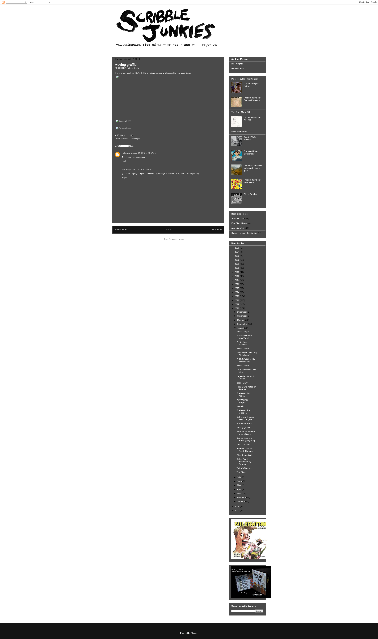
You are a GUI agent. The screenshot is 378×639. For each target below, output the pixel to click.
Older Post (216, 229)
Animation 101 (238, 228)
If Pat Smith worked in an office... (246, 432)
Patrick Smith (237, 68)
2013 (237, 296)
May (239, 485)
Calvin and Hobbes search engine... (245, 418)
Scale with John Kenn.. (244, 394)
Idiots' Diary (242, 383)
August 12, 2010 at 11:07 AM (143, 153)
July (239, 477)
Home (169, 229)
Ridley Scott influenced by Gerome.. (244, 461)
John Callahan (243, 444)
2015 (237, 288)
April (239, 489)
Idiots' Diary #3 (243, 331)
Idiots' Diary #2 (243, 348)
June (239, 481)
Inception (241, 406)
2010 (237, 308)
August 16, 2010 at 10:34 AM (138, 170)
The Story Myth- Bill (240, 112)
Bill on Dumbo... (251, 194)
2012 (237, 300)
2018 (237, 276)
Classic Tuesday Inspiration (244, 233)
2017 (237, 280)
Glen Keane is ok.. (245, 455)
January (241, 501)
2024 (237, 252)
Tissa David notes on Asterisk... (246, 388)
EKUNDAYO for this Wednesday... (246, 360)
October (241, 320)
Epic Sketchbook (239, 223)
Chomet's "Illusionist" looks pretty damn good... (253, 168)
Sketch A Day (237, 218)
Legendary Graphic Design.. (246, 377)
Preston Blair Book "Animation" (252, 181)
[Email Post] (131, 135)
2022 (237, 260)
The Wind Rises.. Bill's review (252, 152)
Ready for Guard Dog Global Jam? (247, 353)
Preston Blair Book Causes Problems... (253, 99)
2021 (237, 264)
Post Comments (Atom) (174, 239)
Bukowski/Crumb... (245, 423)
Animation (125, 138)
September (242, 324)
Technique (135, 138)
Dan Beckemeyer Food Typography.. (246, 439)
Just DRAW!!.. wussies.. (250, 138)
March (240, 493)
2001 (237, 510)
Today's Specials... (245, 468)
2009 (237, 506)
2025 (237, 248)
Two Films (241, 472)
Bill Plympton (237, 64)
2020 (237, 268)
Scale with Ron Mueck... (243, 411)
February (241, 497)
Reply (124, 161)
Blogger (194, 633)
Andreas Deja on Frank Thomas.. (245, 449)
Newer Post (121, 229)
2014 (237, 292)
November (242, 316)
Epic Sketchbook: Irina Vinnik (245, 336)
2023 (237, 256)
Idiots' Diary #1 (243, 365)
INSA (137, 73)
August (240, 328)
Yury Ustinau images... (242, 401)
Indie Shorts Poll (239, 131)
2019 (237, 272)
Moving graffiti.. (126, 65)
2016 (237, 284)
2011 (237, 304)
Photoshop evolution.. (242, 343)
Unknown (126, 153)
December (242, 312)
